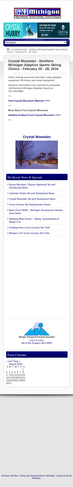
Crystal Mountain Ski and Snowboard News (32, 198)
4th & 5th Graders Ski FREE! (36, 341)
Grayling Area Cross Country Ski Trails (29, 227)
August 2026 (15, 364)
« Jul (8, 361)
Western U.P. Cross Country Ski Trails (29, 233)
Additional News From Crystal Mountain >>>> (34, 115)
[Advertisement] (36, 275)
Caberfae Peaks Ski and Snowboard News (31, 193)
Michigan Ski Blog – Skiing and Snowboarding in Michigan (37, 13)
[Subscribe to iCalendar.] (12, 361)
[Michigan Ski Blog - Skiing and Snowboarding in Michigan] (8, 49)
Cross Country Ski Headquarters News (29, 204)
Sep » (17, 361)
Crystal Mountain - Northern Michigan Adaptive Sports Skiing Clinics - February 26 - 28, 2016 (34, 65)
